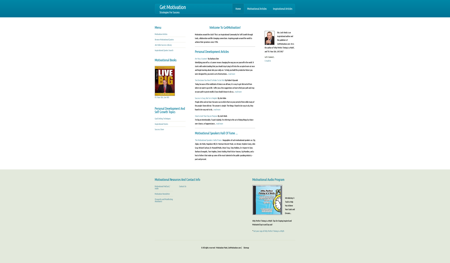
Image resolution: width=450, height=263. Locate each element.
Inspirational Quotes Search (164, 50)
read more (231, 74)
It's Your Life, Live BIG (162, 97)
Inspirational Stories (161, 124)
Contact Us (182, 186)
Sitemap (246, 247)
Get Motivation (172, 9)
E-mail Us (268, 61)
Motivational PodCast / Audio (162, 187)
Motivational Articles (257, 8)
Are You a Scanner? (201, 58)
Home (238, 8)
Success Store (159, 129)
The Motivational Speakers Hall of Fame (208, 140)
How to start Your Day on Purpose (206, 116)
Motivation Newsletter (162, 194)
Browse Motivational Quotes (164, 39)
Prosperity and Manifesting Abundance (164, 200)
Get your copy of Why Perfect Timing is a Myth (268, 231)
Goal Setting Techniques (163, 118)
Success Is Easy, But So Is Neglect (206, 98)
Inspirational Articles (282, 8)
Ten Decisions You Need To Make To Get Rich (210, 80)
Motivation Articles (161, 34)
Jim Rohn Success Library (163, 45)
